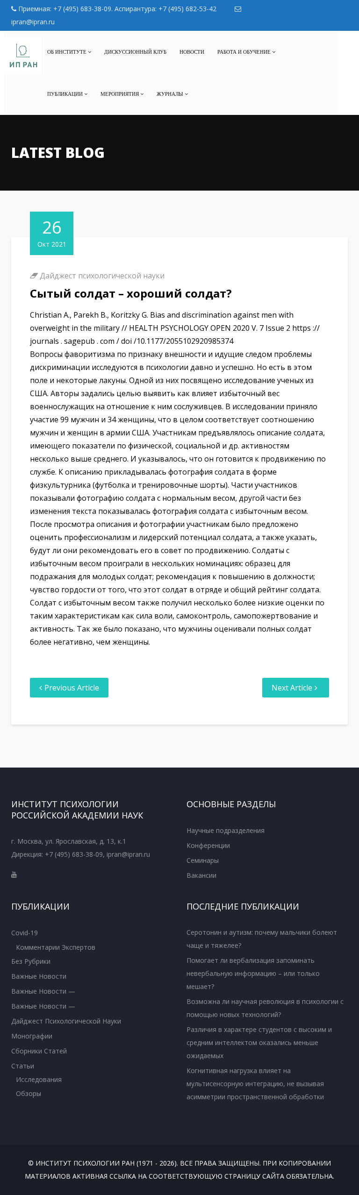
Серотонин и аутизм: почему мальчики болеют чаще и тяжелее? (262, 939)
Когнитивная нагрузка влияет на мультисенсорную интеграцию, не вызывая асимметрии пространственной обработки (255, 1083)
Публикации (65, 94)
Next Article (292, 688)
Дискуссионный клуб (135, 52)
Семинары (203, 860)
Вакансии (201, 875)
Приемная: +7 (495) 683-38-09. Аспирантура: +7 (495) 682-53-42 (116, 8)
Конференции (208, 845)
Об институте (67, 52)
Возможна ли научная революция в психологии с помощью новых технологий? (265, 1008)
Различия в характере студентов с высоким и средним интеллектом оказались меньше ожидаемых (259, 1042)
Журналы (171, 94)
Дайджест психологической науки (102, 275)
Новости (192, 52)
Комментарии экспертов (55, 947)
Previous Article (71, 688)
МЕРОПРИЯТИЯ (120, 94)
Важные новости (38, 976)
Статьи (22, 1065)
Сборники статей (39, 1050)
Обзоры (28, 1093)
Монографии (31, 1035)
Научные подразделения (226, 830)
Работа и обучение (244, 52)
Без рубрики (30, 961)
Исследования (39, 1079)
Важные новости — (43, 991)
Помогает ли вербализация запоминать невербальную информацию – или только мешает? (253, 973)
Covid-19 (24, 932)
